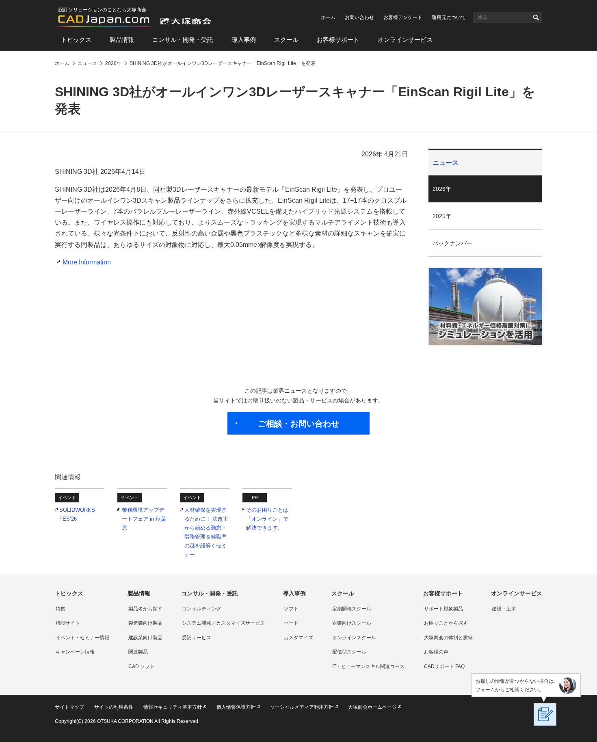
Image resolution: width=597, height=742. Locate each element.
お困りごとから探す (446, 623)
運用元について (449, 17)
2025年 (442, 216)
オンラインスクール (354, 637)
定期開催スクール (351, 609)
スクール (286, 39)
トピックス (76, 39)
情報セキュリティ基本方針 (172, 707)
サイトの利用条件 (113, 707)
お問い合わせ (359, 17)
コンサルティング (201, 609)
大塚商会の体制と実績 (448, 637)
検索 (536, 17)
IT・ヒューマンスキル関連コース (368, 666)
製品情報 (122, 39)
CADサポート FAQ (444, 666)
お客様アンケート (402, 17)
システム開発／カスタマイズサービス (223, 623)
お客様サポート (338, 39)
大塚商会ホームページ (372, 707)
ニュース (446, 162)
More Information (87, 262)
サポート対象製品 (443, 609)
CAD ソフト (141, 666)
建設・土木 (504, 609)
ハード (291, 623)
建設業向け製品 (145, 637)
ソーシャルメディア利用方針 (301, 707)
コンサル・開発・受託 (182, 39)
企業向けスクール (351, 623)
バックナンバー (452, 243)
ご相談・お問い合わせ (298, 423)
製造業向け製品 (145, 623)
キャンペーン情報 (75, 652)
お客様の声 (436, 652)
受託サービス (196, 637)
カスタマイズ (298, 637)
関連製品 (138, 652)
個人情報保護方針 (235, 707)
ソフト (291, 609)
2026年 (442, 189)
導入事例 (243, 39)
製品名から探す (145, 609)
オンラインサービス (405, 39)
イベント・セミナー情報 (82, 637)
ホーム (328, 17)
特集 (60, 609)
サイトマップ (69, 707)
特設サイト (68, 623)
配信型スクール (349, 652)
